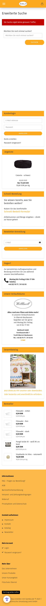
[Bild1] (23, 164)
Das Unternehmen (9, 569)
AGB (3, 485)
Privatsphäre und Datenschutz (14, 504)
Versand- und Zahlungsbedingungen (16, 495)
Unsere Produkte (8, 573)
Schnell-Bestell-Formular (17, 211)
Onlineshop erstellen (13, 599)
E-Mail (23, 340)
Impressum (9, 520)
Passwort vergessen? (12, 143)
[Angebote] (41, 152)
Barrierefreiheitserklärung (12, 490)
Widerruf (5, 499)
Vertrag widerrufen (11, 592)
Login (6, 548)
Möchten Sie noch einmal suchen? (18, 31)
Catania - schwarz (23, 175)
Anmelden (23, 133)
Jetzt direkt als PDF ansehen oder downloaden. (23, 391)
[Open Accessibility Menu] (6, 599)
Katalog (7, 528)
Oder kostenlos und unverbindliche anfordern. (23, 394)
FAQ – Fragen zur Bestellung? (13, 481)
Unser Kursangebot (9, 578)
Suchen (34, 42)
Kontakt (7, 524)
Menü (4, 4)
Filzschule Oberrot (9, 582)
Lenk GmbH (32, 601)
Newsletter (8, 532)
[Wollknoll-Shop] (23, 4)
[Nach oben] (39, 602)
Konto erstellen (10, 139)
